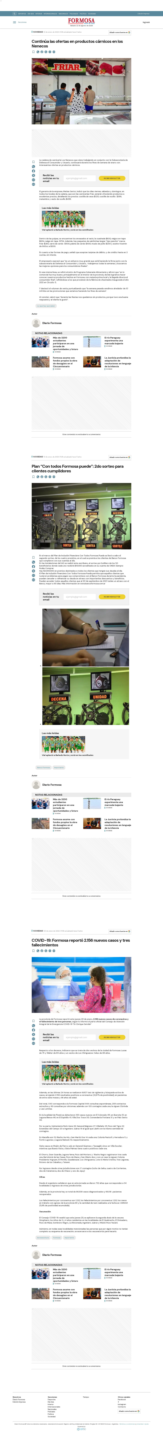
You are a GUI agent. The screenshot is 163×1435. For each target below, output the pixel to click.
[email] (50, 52)
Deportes (22, 14)
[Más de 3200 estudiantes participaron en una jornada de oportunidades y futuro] (40, 341)
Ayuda (146, 1424)
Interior (39, 14)
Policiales (74, 14)
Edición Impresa (143, 14)
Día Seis (31, 14)
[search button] (14, 13)
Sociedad (92, 14)
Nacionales (63, 14)
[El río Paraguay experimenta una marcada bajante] (92, 341)
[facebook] (42, 52)
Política (83, 14)
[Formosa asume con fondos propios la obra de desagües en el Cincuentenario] (40, 361)
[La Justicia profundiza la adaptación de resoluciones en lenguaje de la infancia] (92, 361)
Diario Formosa (52, 323)
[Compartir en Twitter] (46, 52)
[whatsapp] (38, 52)
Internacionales (50, 14)
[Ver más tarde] (33, 52)
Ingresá (146, 22)
